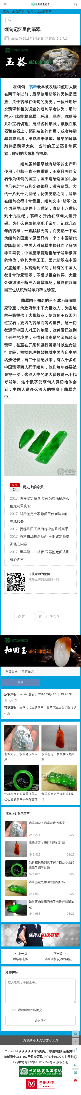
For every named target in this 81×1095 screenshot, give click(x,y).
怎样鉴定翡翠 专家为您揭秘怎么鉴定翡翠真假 (39, 502)
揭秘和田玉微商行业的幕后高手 (39, 529)
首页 (6, 11)
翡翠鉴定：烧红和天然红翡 (47, 842)
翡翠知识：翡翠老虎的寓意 (47, 823)
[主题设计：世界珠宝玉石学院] (40, 1075)
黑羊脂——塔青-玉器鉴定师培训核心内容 (39, 555)
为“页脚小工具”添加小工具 (40, 1040)
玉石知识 (18, 11)
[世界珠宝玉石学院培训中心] (40, 5)
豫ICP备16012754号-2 (40, 1062)
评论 (51, 38)
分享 (57, 616)
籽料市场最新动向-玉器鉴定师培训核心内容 (39, 540)
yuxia (14, 38)
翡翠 (33, 87)
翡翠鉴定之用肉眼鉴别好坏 (47, 882)
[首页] (75, 1033)
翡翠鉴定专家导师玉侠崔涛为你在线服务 (39, 517)
